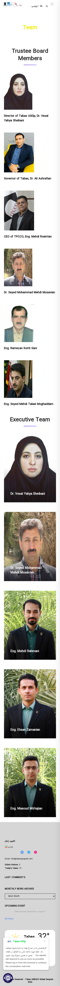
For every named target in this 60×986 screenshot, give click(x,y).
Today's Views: (12, 868)
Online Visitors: (12, 865)
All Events (9, 919)
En (41, 6)
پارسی (34, 6)
